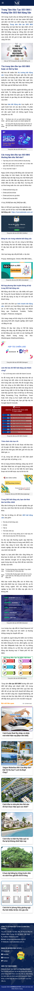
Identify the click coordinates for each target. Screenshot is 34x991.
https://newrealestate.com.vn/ (22, 212)
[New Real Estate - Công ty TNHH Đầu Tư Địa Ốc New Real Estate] (17, 3)
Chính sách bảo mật (27, 987)
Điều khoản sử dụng (17, 989)
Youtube (5, 954)
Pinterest (6, 958)
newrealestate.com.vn (16, 942)
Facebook (6, 951)
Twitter (5, 961)
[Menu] (2, 2)
